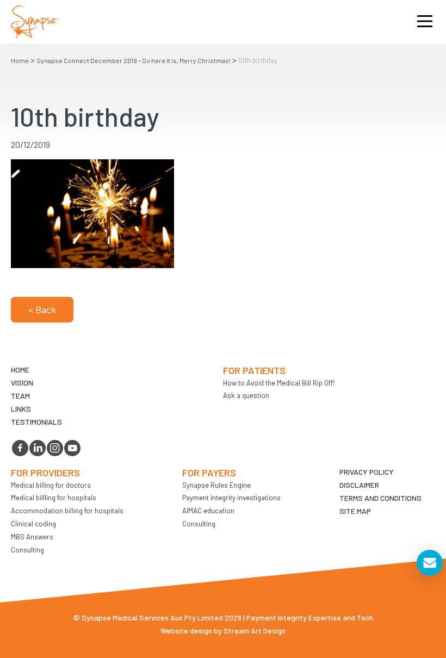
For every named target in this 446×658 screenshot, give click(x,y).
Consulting (27, 549)
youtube (72, 448)
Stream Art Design (255, 630)
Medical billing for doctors (51, 485)
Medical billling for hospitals (53, 497)
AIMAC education (208, 510)
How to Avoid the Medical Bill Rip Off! (278, 382)
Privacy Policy (366, 471)
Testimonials (36, 421)
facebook (20, 448)
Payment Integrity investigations (231, 497)
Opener (424, 22)
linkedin (37, 448)
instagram (55, 448)
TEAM (20, 395)
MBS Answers (32, 536)
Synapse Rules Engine (216, 485)
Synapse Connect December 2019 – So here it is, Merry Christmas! (133, 60)
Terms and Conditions (380, 497)
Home (20, 60)
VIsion (22, 382)
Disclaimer (359, 484)
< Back (42, 309)
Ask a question (246, 395)
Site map (355, 511)
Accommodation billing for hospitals (67, 510)
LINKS (21, 408)
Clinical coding (33, 523)
